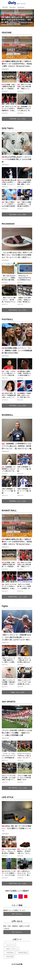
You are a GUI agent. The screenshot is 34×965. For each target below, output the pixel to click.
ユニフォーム (10, 945)
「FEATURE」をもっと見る (17, 119)
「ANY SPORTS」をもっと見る (17, 788)
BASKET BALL (9, 510)
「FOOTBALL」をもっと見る (17, 405)
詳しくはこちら (17, 914)
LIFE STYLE (7, 797)
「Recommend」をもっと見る (17, 310)
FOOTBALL (7, 319)
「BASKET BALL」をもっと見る (17, 596)
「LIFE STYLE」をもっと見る (17, 883)
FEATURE (7, 32)
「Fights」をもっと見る (17, 692)
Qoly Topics (8, 128)
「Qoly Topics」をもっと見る (17, 214)
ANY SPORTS (8, 701)
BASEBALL (7, 415)
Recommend (8, 224)
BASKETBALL (23, 952)
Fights (5, 606)
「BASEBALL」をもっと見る (17, 501)
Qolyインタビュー (12, 948)
